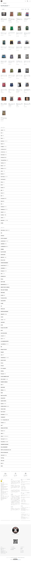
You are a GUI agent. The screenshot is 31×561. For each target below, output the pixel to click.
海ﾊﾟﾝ (5, 3)
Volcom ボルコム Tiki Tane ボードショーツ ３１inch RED (4, 90)
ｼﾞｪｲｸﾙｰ (3, 319)
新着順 (28, 9)
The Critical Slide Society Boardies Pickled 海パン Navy (27, 90)
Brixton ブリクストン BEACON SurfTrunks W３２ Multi (27, 104)
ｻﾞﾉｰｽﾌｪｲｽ (5, 357)
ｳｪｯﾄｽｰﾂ (3, 212)
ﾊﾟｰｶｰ (2, 138)
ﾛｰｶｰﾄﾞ (3, 335)
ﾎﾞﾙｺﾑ (3, 430)
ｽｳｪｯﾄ (3, 143)
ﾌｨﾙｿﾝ (3, 295)
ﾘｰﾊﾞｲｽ (3, 338)
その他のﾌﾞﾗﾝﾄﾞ (5, 230)
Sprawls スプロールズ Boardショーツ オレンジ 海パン (4, 76)
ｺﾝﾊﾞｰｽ (4, 268)
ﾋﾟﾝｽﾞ (2, 203)
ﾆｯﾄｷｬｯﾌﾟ (3, 165)
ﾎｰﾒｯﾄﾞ (3, 373)
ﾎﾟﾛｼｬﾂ (4, 154)
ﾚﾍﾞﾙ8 (3, 390)
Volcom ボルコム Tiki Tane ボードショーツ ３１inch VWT (27, 76)
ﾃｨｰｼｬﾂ (4, 160)
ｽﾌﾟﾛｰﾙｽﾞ (3, 403)
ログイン (21, 549)
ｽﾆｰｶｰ (3, 182)
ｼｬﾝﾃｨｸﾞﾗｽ (4, 414)
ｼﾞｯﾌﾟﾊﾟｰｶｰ (4, 141)
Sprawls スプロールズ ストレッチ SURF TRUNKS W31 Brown (11, 19)
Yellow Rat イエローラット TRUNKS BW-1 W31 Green (19, 19)
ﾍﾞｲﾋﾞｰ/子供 (4, 220)
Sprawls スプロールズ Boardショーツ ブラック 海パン (19, 76)
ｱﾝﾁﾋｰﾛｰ (4, 243)
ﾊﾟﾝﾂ (3, 173)
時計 (2, 201)
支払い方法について (3, 550)
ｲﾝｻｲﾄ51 (4, 314)
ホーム (1, 3)
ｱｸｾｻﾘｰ (4, 198)
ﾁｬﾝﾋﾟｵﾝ (4, 270)
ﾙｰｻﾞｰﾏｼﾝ (4, 344)
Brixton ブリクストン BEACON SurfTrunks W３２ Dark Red (19, 104)
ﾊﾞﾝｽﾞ (2, 433)
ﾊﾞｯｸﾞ (2, 190)
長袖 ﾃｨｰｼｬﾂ (4, 151)
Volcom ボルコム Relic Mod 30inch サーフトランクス (19, 33)
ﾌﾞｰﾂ (2, 184)
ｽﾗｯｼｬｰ (3, 422)
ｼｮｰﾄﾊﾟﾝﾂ (4, 176)
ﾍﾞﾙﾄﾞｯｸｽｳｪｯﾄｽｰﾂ (4, 436)
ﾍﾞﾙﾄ (2, 195)
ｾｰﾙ (2, 463)
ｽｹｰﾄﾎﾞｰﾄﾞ (4, 209)
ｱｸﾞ (2, 425)
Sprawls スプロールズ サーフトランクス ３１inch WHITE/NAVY (19, 90)
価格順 (25, 9)
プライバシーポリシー (3, 553)
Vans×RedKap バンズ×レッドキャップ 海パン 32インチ (19, 62)
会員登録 (21, 548)
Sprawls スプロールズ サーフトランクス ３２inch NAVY (11, 90)
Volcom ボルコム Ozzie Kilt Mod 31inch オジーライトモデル (27, 33)
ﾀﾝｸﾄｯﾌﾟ (3, 162)
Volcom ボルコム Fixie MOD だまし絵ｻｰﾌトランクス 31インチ (11, 62)
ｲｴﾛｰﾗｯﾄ (4, 455)
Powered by (11, 559)
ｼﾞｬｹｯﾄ (3, 130)
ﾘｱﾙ (2, 384)
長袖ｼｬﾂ (4, 149)
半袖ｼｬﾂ (4, 157)
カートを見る (22, 550)
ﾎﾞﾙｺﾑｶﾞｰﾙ (4, 438)
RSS (11, 549)
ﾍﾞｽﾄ (2, 135)
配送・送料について (3, 548)
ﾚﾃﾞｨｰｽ (3, 217)
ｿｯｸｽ (2, 193)
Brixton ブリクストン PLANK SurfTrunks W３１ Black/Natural (12, 104)
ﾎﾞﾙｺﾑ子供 (4, 441)
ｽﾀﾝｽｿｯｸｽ (5, 406)
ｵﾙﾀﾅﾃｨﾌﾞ (4, 246)
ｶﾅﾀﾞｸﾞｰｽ (4, 265)
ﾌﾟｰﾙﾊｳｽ (4, 379)
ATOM (13, 549)
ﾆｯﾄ (2, 132)
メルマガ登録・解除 (13, 548)
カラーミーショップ (9, 557)
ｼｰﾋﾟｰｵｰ (3, 273)
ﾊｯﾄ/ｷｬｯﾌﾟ (3, 168)
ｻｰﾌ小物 (3, 214)
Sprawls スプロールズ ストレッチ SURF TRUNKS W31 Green (4, 118)
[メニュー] (30, 1)
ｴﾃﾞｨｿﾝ (5, 284)
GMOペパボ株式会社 (18, 557)
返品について (2, 549)
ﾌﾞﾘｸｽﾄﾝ (3, 257)
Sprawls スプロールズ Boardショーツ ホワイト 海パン (27, 62)
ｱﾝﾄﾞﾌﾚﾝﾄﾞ (4, 241)
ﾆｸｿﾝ (2, 354)
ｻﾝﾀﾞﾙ (3, 187)
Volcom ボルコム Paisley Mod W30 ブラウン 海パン (19, 48)
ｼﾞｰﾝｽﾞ (3, 171)
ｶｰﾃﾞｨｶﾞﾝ (4, 146)
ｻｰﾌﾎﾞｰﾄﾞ (4, 206)
